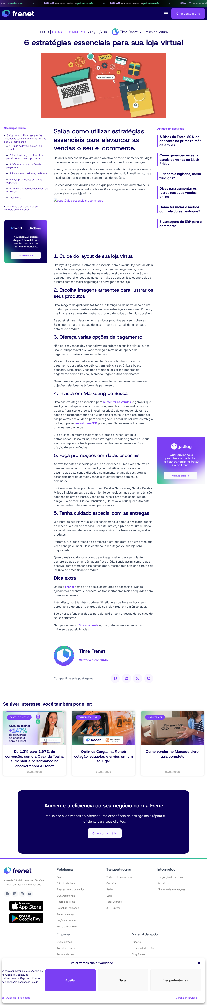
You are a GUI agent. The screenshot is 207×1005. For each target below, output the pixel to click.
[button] (199, 963)
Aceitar (70, 980)
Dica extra (15, 197)
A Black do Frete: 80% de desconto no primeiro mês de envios (180, 141)
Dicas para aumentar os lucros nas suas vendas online (178, 192)
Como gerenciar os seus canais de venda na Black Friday (179, 159)
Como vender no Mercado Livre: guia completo (172, 754)
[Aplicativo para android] (26, 918)
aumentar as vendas (117, 402)
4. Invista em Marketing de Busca (28, 173)
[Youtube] (29, 894)
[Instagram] (22, 894)
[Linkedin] (15, 894)
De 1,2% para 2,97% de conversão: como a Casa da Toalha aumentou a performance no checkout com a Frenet (34, 758)
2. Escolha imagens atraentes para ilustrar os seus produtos (24, 157)
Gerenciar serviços (186, 997)
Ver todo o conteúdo (93, 660)
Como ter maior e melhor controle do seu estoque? (179, 209)
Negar (123, 980)
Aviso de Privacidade (18, 997)
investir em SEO (86, 423)
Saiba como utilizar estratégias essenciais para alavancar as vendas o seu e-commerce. (25, 138)
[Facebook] (7, 894)
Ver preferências (175, 980)
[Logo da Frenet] (18, 13)
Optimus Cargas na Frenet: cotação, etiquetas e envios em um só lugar (103, 756)
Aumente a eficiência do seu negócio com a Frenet (21, 208)
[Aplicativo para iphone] (26, 906)
